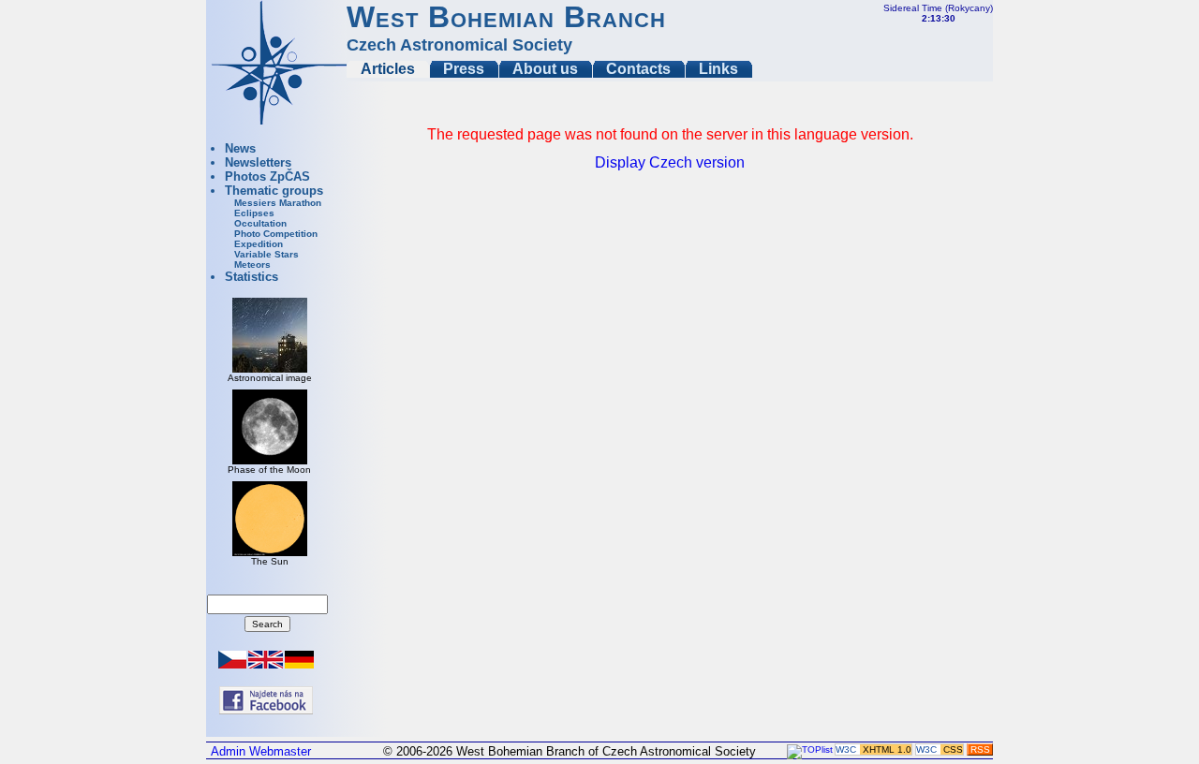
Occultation (260, 223)
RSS (980, 749)
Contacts (638, 69)
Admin (228, 751)
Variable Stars (266, 254)
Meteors (252, 264)
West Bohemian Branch (506, 17)
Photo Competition (276, 233)
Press (463, 69)
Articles (388, 69)
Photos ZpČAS (267, 176)
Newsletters (258, 162)
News (240, 148)
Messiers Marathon (277, 203)
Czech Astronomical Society (459, 45)
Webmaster (280, 751)
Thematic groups (274, 191)
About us (545, 69)
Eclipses (254, 213)
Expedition (258, 244)
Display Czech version (670, 162)
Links (718, 69)
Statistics (251, 277)
